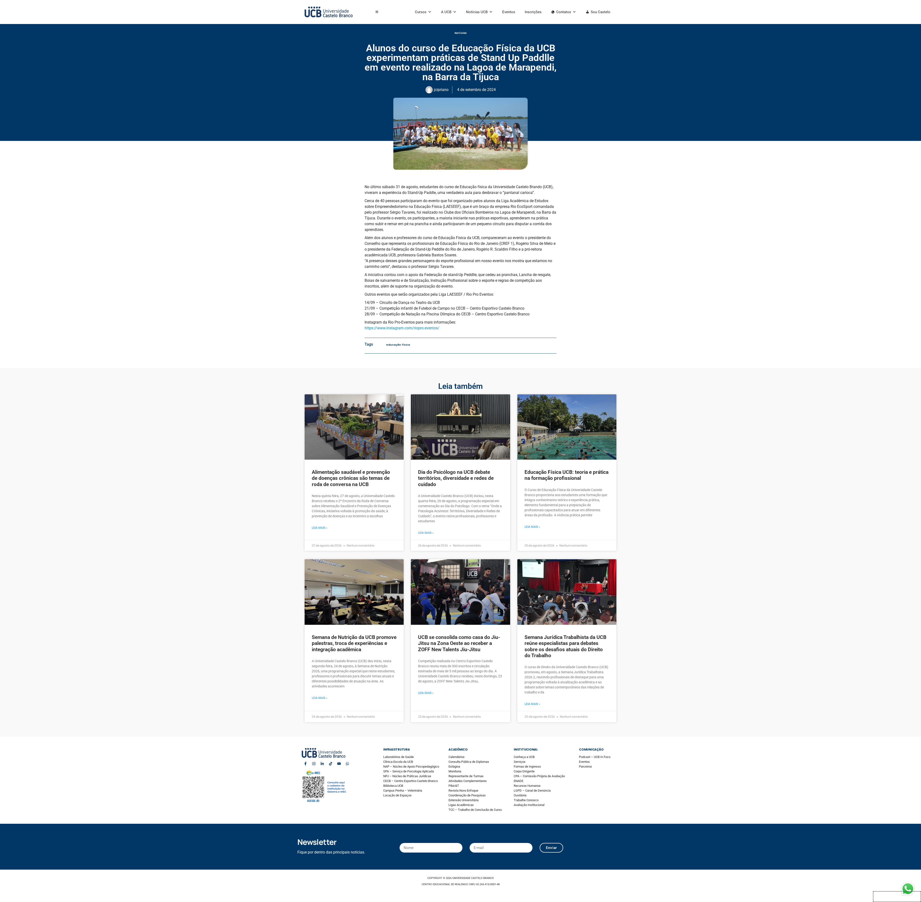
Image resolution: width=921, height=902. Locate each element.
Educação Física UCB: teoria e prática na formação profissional (566, 475)
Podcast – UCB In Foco (594, 757)
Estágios (454, 766)
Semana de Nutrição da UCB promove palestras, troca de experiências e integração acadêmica (354, 643)
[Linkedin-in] (322, 763)
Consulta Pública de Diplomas (469, 762)
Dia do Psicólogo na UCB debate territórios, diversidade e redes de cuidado (456, 478)
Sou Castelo (600, 12)
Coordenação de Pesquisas (467, 795)
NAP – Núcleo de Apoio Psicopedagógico (411, 766)
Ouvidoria (520, 795)
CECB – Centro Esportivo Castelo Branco (410, 781)
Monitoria (455, 771)
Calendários (457, 757)
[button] (377, 12)
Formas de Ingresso (527, 766)
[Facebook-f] (305, 763)
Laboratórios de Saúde (398, 757)
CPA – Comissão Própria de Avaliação (539, 776)
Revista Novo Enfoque (463, 790)
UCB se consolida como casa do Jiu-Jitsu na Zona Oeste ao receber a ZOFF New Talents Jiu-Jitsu (459, 643)
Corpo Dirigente (524, 771)
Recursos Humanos (527, 786)
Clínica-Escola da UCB (398, 762)
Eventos (508, 12)
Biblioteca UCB (393, 786)
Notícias (461, 33)
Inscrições (533, 12)
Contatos (563, 12)
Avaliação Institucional (529, 805)
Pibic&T (454, 786)
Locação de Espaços (397, 795)
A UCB (446, 12)
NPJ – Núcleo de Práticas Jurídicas (407, 776)
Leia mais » (319, 527)
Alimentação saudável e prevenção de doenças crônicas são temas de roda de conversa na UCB (351, 478)
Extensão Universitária (463, 800)
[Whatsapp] (347, 763)
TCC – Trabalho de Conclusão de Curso (475, 810)
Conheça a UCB (524, 757)
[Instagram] (313, 763)
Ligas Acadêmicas (461, 805)
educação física (398, 345)
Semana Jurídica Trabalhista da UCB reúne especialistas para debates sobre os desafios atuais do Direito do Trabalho (565, 646)
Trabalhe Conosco (526, 800)
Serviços (519, 762)
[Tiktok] (330, 763)
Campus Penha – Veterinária (402, 790)
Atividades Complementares (468, 781)
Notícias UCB (477, 12)
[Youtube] (338, 763)
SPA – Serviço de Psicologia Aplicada (408, 771)
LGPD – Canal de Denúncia (532, 790)
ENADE (518, 781)
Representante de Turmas (466, 776)
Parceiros (585, 766)
